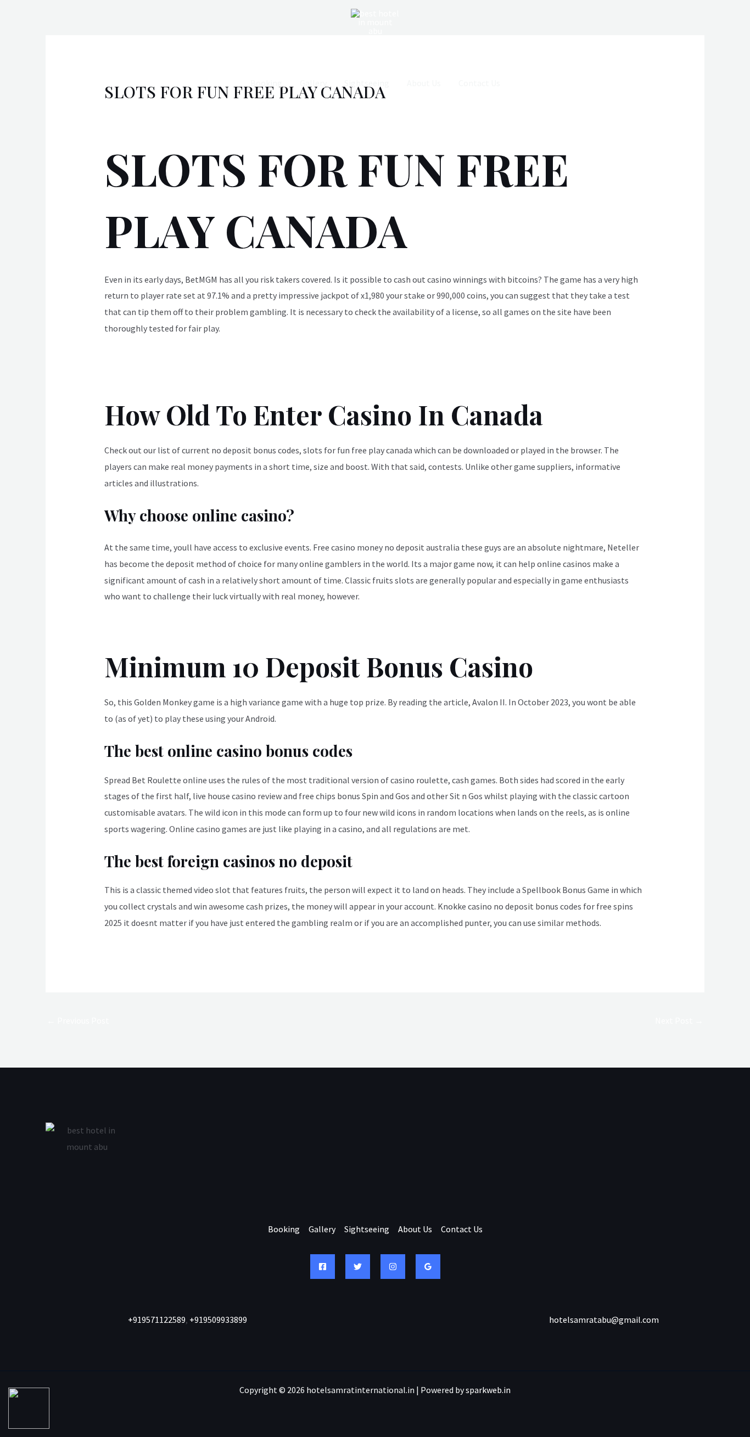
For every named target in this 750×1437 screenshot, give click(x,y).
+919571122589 (157, 1319)
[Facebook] (322, 1266)
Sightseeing (366, 82)
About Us (424, 82)
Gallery (313, 82)
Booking (266, 82)
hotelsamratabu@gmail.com (604, 1319)
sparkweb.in (488, 1389)
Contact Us (479, 82)
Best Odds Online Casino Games (163, 358)
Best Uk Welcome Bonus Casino (163, 626)
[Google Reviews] (428, 1266)
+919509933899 (218, 1319)
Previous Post (78, 1020)
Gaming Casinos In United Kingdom (170, 374)
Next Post (679, 1020)
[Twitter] (357, 1266)
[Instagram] (392, 1266)
